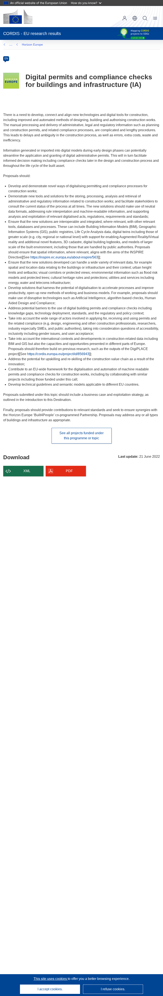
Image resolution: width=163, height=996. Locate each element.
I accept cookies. (50, 989)
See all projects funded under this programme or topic (81, 435)
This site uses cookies (51, 979)
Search (145, 18)
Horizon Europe (32, 44)
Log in (124, 18)
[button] (134, 18)
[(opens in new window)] (17, 16)
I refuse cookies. (113, 989)
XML (26, 471)
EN (6, 58)
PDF (69, 471)
